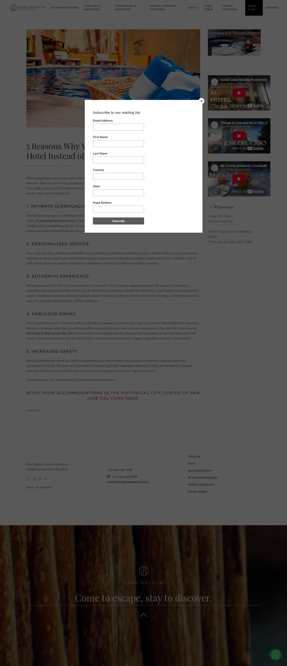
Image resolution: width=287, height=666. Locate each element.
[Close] (201, 101)
